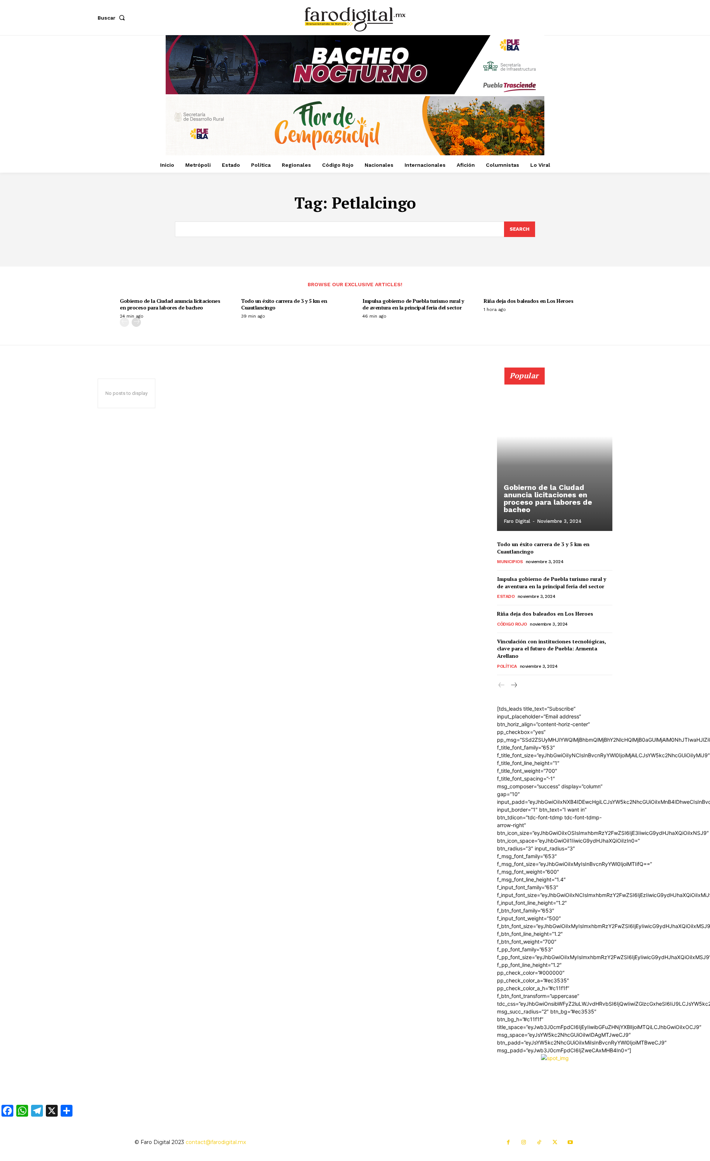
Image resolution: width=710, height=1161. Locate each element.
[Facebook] (508, 1142)
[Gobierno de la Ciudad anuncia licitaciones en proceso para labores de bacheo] (554, 453)
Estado (505, 596)
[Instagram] (523, 1142)
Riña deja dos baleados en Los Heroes (528, 300)
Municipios (510, 561)
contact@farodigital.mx (216, 1142)
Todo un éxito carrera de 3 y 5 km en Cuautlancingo (284, 304)
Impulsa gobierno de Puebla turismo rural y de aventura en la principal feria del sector (413, 304)
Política (507, 666)
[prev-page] (124, 322)
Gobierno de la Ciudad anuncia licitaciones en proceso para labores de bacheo (170, 304)
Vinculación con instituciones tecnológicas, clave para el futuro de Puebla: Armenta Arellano (551, 648)
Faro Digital (517, 521)
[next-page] (136, 322)
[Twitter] (555, 1142)
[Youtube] (570, 1142)
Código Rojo (512, 624)
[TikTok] (539, 1142)
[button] (113, 18)
